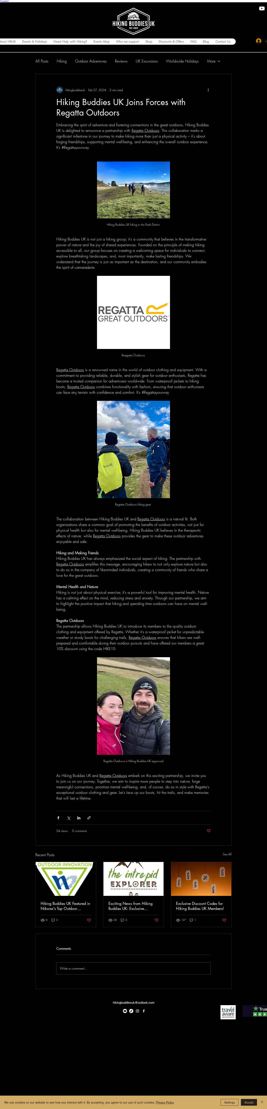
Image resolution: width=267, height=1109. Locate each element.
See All (227, 854)
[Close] (261, 1102)
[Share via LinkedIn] (79, 818)
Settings (229, 1102)
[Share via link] (89, 818)
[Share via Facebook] (58, 818)
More (211, 61)
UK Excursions (147, 61)
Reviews (121, 61)
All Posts (41, 61)
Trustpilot (4, 1)
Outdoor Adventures (91, 61)
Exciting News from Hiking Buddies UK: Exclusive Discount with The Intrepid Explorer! (130, 906)
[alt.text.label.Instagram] (137, 1011)
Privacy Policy (165, 1102)
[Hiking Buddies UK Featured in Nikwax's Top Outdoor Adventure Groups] (66, 879)
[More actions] (208, 89)
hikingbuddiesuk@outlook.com (134, 1002)
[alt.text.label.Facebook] (144, 1011)
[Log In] (257, 41)
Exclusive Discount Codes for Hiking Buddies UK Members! (200, 906)
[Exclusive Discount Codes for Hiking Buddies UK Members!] (201, 879)
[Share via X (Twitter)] (69, 818)
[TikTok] (131, 1011)
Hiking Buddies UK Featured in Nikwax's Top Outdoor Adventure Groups (65, 906)
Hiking (62, 61)
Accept (248, 1102)
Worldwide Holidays (182, 61)
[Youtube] (262, 8)
